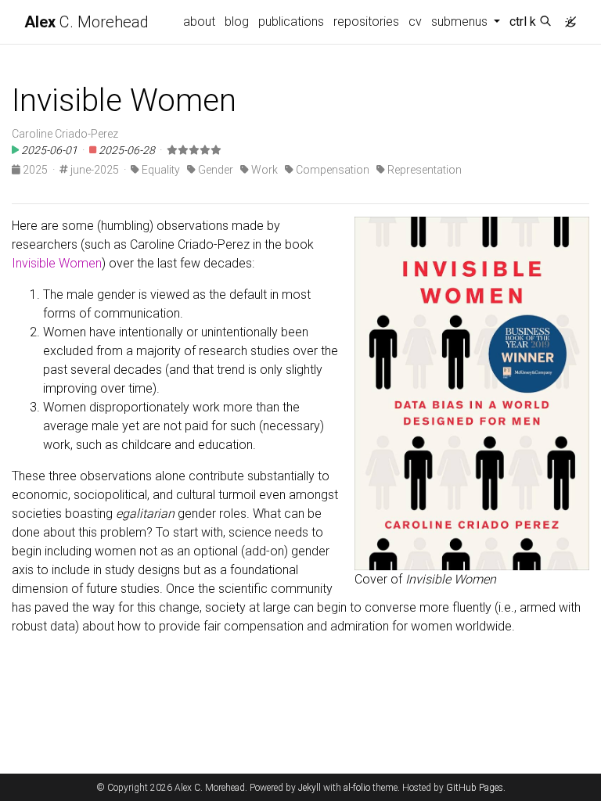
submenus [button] (461, 21)
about (199, 21)
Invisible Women (57, 263)
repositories (366, 21)
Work (263, 169)
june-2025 (93, 169)
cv (415, 21)
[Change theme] (566, 17)
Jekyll (309, 787)
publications (291, 21)
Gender (214, 169)
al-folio (357, 787)
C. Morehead (86, 22)
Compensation (331, 169)
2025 (34, 169)
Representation (423, 169)
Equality (159, 169)
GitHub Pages (474, 787)
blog (237, 21)
